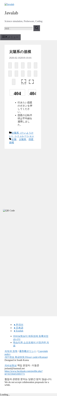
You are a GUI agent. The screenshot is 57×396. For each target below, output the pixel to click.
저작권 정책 (11, 351)
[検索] (36, 28)
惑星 (31, 139)
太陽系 (22, 139)
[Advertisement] (23, 241)
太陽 (14, 139)
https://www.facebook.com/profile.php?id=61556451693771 (24, 372)
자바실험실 (11, 365)
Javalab (11, 12)
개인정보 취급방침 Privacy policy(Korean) (26, 357)
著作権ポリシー (27, 351)
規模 (11, 142)
